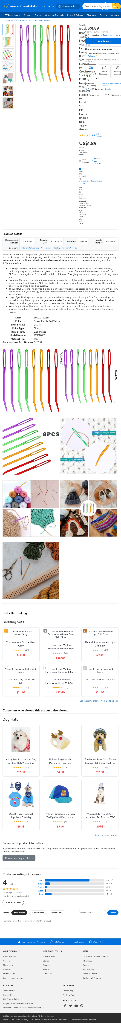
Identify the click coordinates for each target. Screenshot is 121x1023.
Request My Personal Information (18, 1003)
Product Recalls (90, 973)
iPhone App (68, 990)
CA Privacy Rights (11, 999)
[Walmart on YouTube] (76, 1006)
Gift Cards (47, 973)
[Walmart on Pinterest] (82, 1006)
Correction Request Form (19, 858)
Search (113, 912)
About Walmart (10, 956)
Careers (103, 15)
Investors (7, 969)
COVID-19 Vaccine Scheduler (96, 956)
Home (5, 20)
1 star (41, 894)
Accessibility (88, 969)
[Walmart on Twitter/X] (70, 1006)
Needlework (34, 20)
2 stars (40, 890)
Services (27, 15)
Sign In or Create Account (33, 941)
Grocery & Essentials (54, 15)
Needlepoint (45, 20)
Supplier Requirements (13, 977)
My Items (114, 15)
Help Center (59, 941)
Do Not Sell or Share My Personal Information (23, 1007)
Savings (38, 15)
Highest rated (38, 912)
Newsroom (8, 965)
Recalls (86, 965)
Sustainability (9, 973)
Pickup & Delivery (75, 15)
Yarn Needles (71, 247)
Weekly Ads (98, 941)
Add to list (94, 94)
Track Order (78, 941)
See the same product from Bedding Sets (99, 700)
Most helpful (56, 912)
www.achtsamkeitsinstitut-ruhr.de (90, 181)
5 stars (40, 880)
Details (108, 89)
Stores (46, 960)
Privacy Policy (9, 994)
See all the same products (106, 834)
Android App (68, 994)
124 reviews (99, 135)
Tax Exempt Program (92, 977)
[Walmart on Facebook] (64, 1006)
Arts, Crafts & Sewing (18, 20)
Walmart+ (47, 969)
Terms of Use (9, 990)
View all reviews (13, 902)
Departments (14, 15)
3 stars (40, 887)
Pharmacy (91, 15)
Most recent (19, 912)
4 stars (40, 884)
